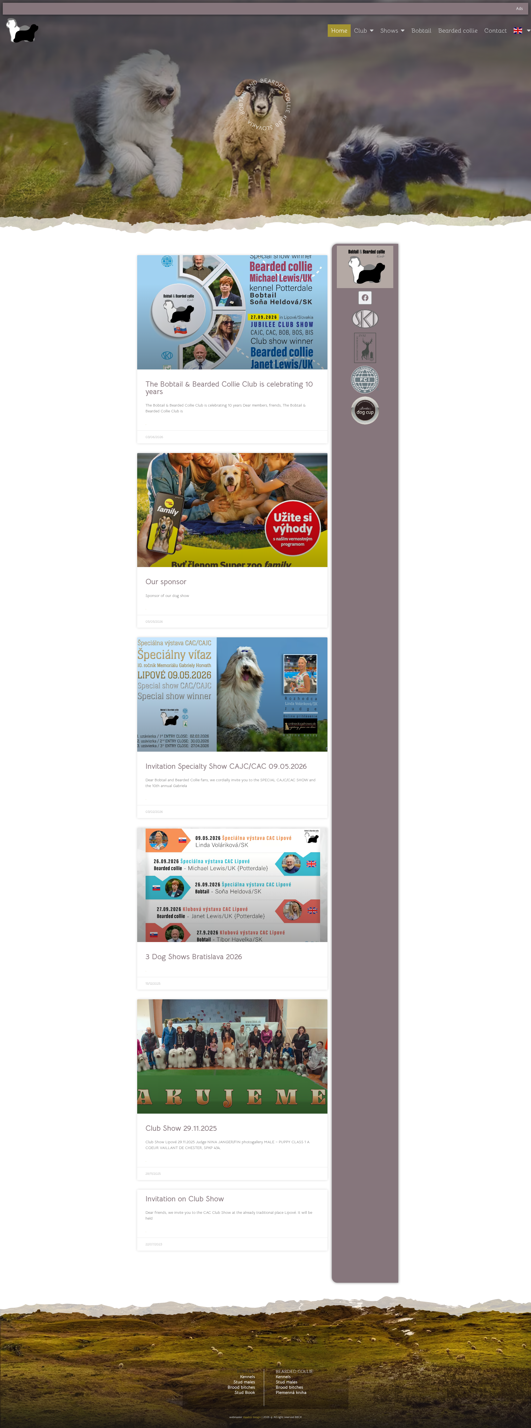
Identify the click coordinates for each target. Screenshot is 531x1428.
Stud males (244, 1382)
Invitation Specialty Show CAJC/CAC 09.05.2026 (226, 766)
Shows (389, 30)
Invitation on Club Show (184, 1199)
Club (360, 30)
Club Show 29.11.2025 (181, 1128)
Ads (519, 8)
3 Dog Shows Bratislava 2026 (193, 956)
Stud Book (245, 1392)
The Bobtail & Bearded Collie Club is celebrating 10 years (229, 387)
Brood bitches (241, 1387)
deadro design (252, 1417)
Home (339, 30)
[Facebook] (365, 298)
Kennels (247, 1377)
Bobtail (421, 30)
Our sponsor (165, 581)
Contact (495, 30)
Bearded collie (458, 30)
